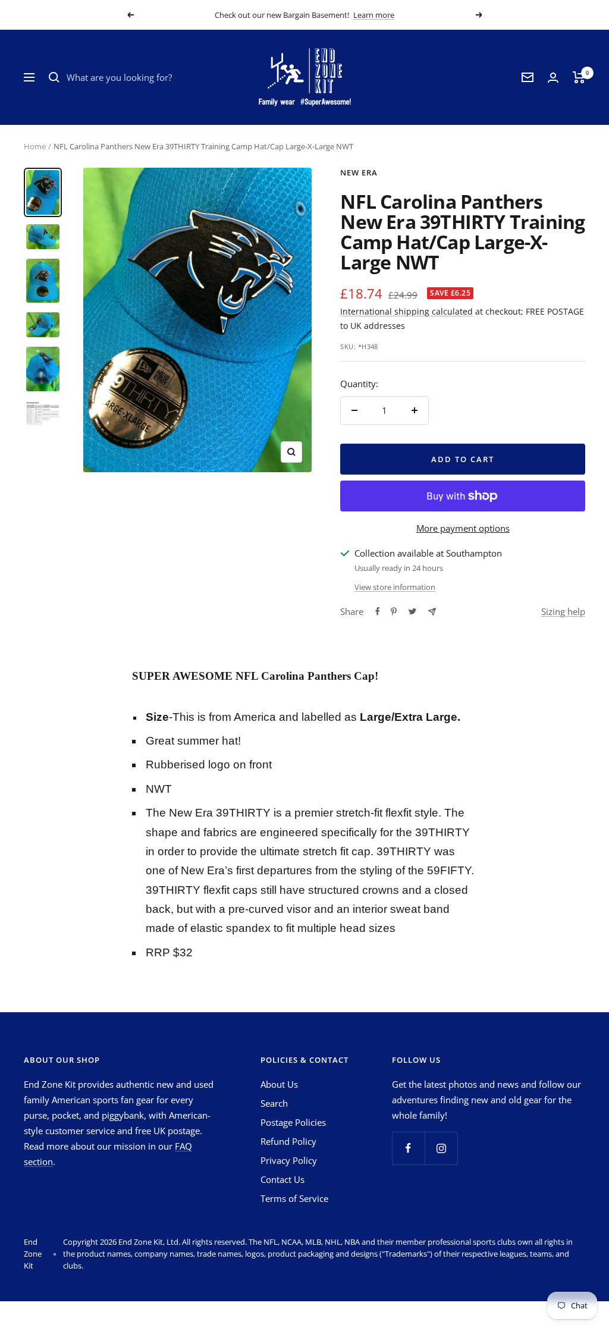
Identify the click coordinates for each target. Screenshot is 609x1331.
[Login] (553, 78)
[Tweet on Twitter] (412, 611)
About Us (279, 1084)
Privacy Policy (288, 1160)
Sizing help (563, 611)
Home (35, 146)
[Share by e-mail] (432, 612)
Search (274, 1103)
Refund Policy (288, 1141)
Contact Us (282, 1179)
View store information (394, 587)
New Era (359, 172)
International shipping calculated (406, 311)
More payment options (463, 528)
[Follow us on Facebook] (408, 1148)
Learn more (373, 15)
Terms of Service (294, 1198)
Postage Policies (293, 1122)
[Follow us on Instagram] (441, 1148)
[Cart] (579, 77)
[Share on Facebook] (377, 611)
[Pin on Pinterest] (394, 611)
